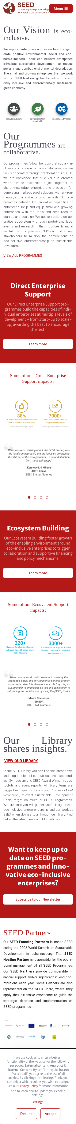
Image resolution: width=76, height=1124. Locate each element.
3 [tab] (41, 497)
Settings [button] (37, 1102)
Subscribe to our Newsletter (38, 899)
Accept (50, 1114)
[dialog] (38, 1086)
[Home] (26, 8)
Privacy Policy (28, 1086)
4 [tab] (47, 497)
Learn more (38, 344)
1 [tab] (29, 497)
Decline (26, 1114)
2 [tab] (35, 497)
